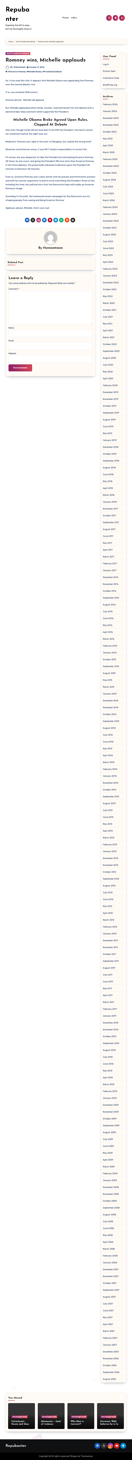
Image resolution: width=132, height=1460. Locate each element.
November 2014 (110, 707)
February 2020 (110, 385)
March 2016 (108, 639)
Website (12, 353)
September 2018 (111, 461)
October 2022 (110, 289)
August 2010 (109, 1050)
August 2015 (109, 673)
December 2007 (111, 1269)
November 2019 (110, 399)
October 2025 (109, 132)
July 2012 (108, 892)
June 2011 (108, 981)
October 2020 (110, 344)
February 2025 (110, 159)
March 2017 (108, 557)
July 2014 (108, 735)
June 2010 (108, 1064)
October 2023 (109, 228)
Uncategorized (19, 1417)
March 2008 (109, 1249)
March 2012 (108, 920)
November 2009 (111, 1112)
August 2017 (109, 529)
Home (65, 18)
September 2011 (111, 961)
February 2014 (110, 769)
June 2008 (108, 1228)
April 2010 (108, 1077)
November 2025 (111, 125)
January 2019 (110, 440)
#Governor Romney (17, 72)
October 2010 (109, 1036)
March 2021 (108, 337)
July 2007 (108, 1304)
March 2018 (108, 495)
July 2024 (108, 186)
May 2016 (107, 625)
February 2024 (110, 207)
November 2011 (110, 947)
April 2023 (108, 262)
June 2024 (108, 193)
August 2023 (109, 234)
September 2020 (111, 351)
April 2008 (108, 1242)
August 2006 (109, 1379)
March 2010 (108, 1084)
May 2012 (107, 906)
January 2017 (109, 570)
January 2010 (110, 1098)
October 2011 (109, 954)
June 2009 (108, 1146)
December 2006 (111, 1351)
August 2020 (109, 358)
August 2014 (109, 728)
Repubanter (16, 1446)
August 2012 (109, 885)
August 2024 (109, 180)
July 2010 (108, 1057)
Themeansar (87, 1456)
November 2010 (110, 1029)
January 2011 (109, 1016)
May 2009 (108, 1153)
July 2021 (108, 317)
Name (11, 328)
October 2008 (110, 1201)
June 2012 (108, 899)
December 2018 (110, 447)
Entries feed (109, 71)
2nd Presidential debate (18, 53)
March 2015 (108, 687)
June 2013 (108, 817)
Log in (106, 64)
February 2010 (110, 1091)
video (74, 18)
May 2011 (107, 988)
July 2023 (108, 241)
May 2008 (108, 1235)
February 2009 (110, 1173)
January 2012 (110, 933)
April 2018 (108, 488)
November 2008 (111, 1194)
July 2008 (108, 1221)
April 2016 (108, 632)
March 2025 (109, 152)
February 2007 (110, 1338)
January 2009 (110, 1180)
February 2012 (110, 927)
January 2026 (110, 111)
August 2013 (109, 803)
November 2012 (110, 865)
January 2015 (109, 694)
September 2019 (111, 413)
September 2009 (111, 1125)
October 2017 (109, 515)
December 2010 (110, 1023)
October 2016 (109, 591)
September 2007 (111, 1290)
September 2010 (111, 1043)
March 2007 (109, 1331)
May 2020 (108, 371)
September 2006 (111, 1372)
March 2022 (109, 303)
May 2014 (107, 748)
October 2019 (109, 406)
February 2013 (110, 844)
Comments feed (111, 78)
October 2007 (109, 1283)
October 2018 (109, 454)
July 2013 (108, 810)
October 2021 (109, 310)
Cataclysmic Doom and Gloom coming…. (21, 1424)
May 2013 (107, 824)
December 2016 (110, 577)
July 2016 (108, 611)
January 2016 (110, 652)
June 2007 (108, 1310)
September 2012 (111, 879)
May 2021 (107, 323)
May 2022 (108, 296)
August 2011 (109, 968)
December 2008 (111, 1187)
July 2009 (108, 1139)
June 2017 (108, 536)
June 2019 (108, 426)
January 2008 (110, 1262)
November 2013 (110, 783)
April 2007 (108, 1324)
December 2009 (111, 1105)
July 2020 (108, 365)
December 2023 (111, 221)
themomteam (20, 67)
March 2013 (108, 837)
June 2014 (108, 742)
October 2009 (110, 1118)
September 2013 (111, 796)
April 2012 (108, 913)
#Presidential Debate (52, 72)
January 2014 (110, 776)
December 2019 (110, 392)
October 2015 (109, 659)
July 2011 (107, 975)
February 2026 (110, 104)
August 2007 (109, 1297)
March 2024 (109, 200)
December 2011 (110, 940)
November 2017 (110, 509)
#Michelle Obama (34, 72)
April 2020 (108, 378)
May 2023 (108, 255)
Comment (14, 289)
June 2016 (108, 618)
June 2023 (108, 248)
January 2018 (110, 502)
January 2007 (110, 1345)
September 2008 (111, 1208)
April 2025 (108, 145)
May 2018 (107, 481)
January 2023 (110, 276)
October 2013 (109, 790)
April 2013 (108, 831)
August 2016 (109, 604)
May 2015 (107, 680)
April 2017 (108, 550)
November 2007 (111, 1276)
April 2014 (108, 755)
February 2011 (110, 1009)
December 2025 (111, 118)
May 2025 (108, 138)
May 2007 (108, 1317)
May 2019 (107, 433)
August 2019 (109, 419)
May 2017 (107, 543)
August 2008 (109, 1214)
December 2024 (111, 166)
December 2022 (111, 282)
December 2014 (110, 700)
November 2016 (110, 584)
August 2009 (109, 1132)
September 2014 (111, 721)
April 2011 (107, 995)
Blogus (74, 1456)
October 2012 (109, 872)
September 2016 (111, 598)
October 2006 (110, 1365)
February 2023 (110, 269)
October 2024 (110, 173)
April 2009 (108, 1160)
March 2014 (108, 762)
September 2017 (111, 522)
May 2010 (107, 1070)
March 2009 (109, 1166)
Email (11, 340)
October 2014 (109, 714)
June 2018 (108, 474)
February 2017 (110, 563)
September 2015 (111, 666)
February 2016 (110, 646)
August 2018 (109, 467)
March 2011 (108, 1002)
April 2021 (108, 330)
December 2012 (110, 858)
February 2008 (110, 1256)
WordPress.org (110, 85)
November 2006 (111, 1358)
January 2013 (109, 851)
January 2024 (110, 214)
